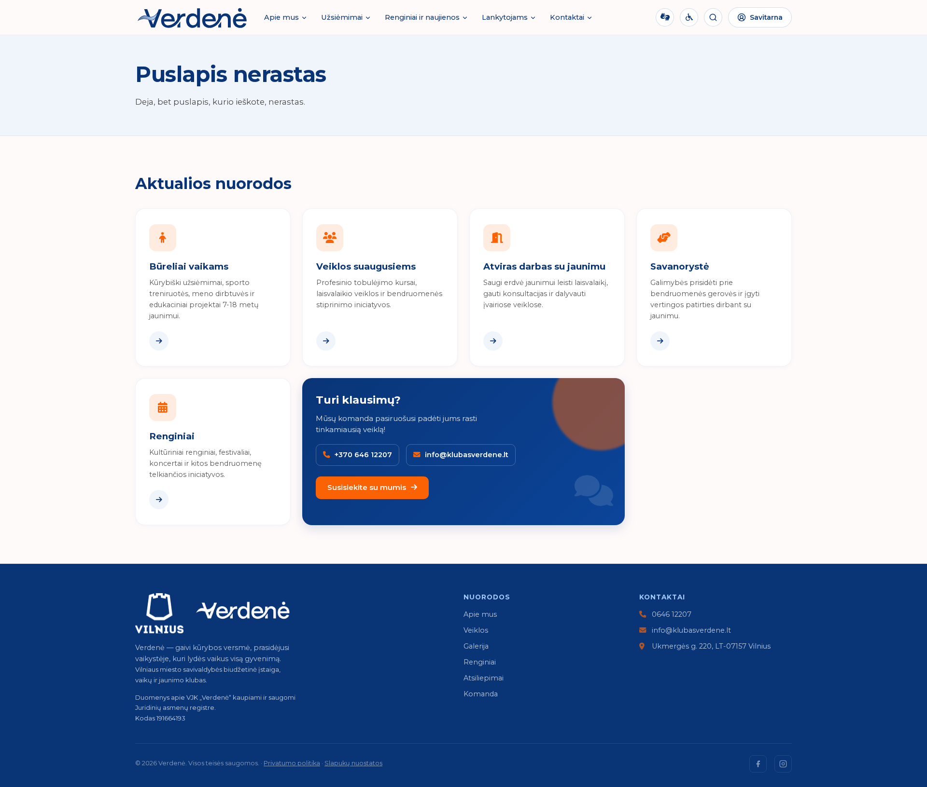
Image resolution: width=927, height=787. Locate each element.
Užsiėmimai (342, 17)
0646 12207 (670, 614)
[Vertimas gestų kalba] (665, 17)
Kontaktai (567, 17)
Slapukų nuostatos (353, 763)
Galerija (476, 646)
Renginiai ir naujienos (422, 17)
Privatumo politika (292, 763)
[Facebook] (758, 764)
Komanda (481, 694)
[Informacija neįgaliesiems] (689, 17)
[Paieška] (713, 17)
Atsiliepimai (484, 678)
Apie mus (281, 17)
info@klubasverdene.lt (690, 630)
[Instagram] (783, 764)
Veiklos (476, 630)
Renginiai (480, 662)
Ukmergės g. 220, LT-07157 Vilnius (710, 646)
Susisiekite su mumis (366, 487)
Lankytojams (505, 17)
